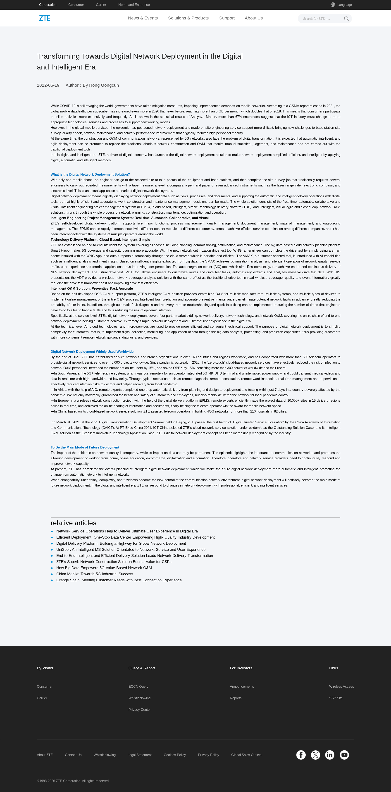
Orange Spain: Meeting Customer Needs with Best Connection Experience (119, 580)
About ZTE (45, 755)
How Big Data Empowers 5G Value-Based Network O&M (104, 568)
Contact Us (73, 755)
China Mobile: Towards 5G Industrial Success (94, 574)
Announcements (242, 686)
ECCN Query (138, 686)
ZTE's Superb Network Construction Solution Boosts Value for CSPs (114, 562)
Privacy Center (140, 709)
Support (227, 18)
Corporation (47, 5)
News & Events (143, 18)
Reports (236, 698)
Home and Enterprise (134, 5)
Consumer (76, 5)
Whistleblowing (139, 698)
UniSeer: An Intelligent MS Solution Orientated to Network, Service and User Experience (130, 549)
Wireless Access (341, 686)
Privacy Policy (208, 755)
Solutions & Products (188, 18)
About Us (254, 18)
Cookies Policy (175, 755)
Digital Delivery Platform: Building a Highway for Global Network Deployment (121, 543)
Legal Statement (140, 755)
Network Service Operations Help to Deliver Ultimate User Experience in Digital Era (127, 531)
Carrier (101, 5)
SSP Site (336, 698)
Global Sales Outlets (246, 755)
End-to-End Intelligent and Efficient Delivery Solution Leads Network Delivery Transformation (134, 555)
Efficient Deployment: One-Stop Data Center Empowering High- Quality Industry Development (135, 537)
